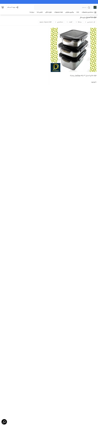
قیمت (70, 22)
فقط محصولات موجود (45, 22)
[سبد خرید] (3, 7)
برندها (79, 22)
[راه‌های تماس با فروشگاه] (4, 421)
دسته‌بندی (60, 22)
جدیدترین (90, 22)
